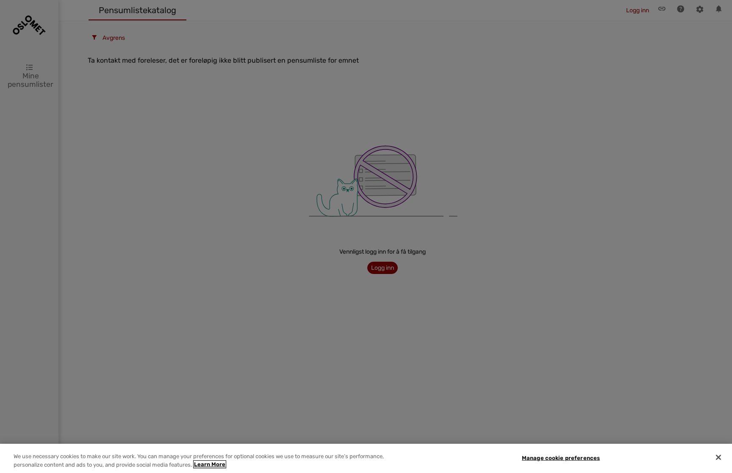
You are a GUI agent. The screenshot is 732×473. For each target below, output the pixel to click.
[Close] (718, 457)
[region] (366, 458)
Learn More (209, 464)
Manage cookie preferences (561, 458)
